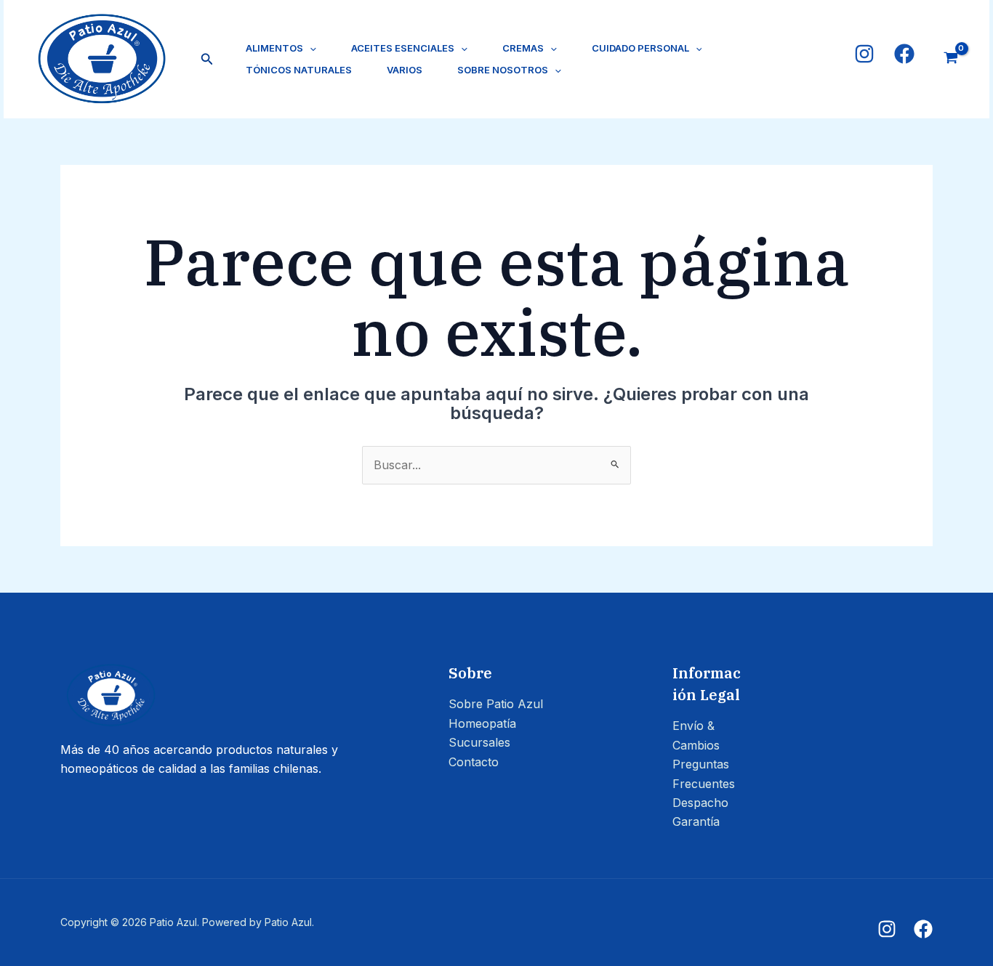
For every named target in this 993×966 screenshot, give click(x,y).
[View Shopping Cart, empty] (950, 58)
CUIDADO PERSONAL (640, 48)
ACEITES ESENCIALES (402, 48)
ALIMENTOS (274, 48)
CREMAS (523, 48)
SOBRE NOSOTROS (502, 70)
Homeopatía (482, 723)
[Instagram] (864, 54)
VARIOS (404, 70)
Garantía (696, 821)
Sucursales (479, 742)
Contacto (474, 762)
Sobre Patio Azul (496, 704)
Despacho (700, 802)
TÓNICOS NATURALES (299, 70)
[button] (207, 59)
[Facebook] (904, 54)
